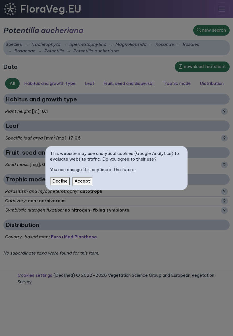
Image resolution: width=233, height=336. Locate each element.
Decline (60, 181)
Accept (82, 181)
